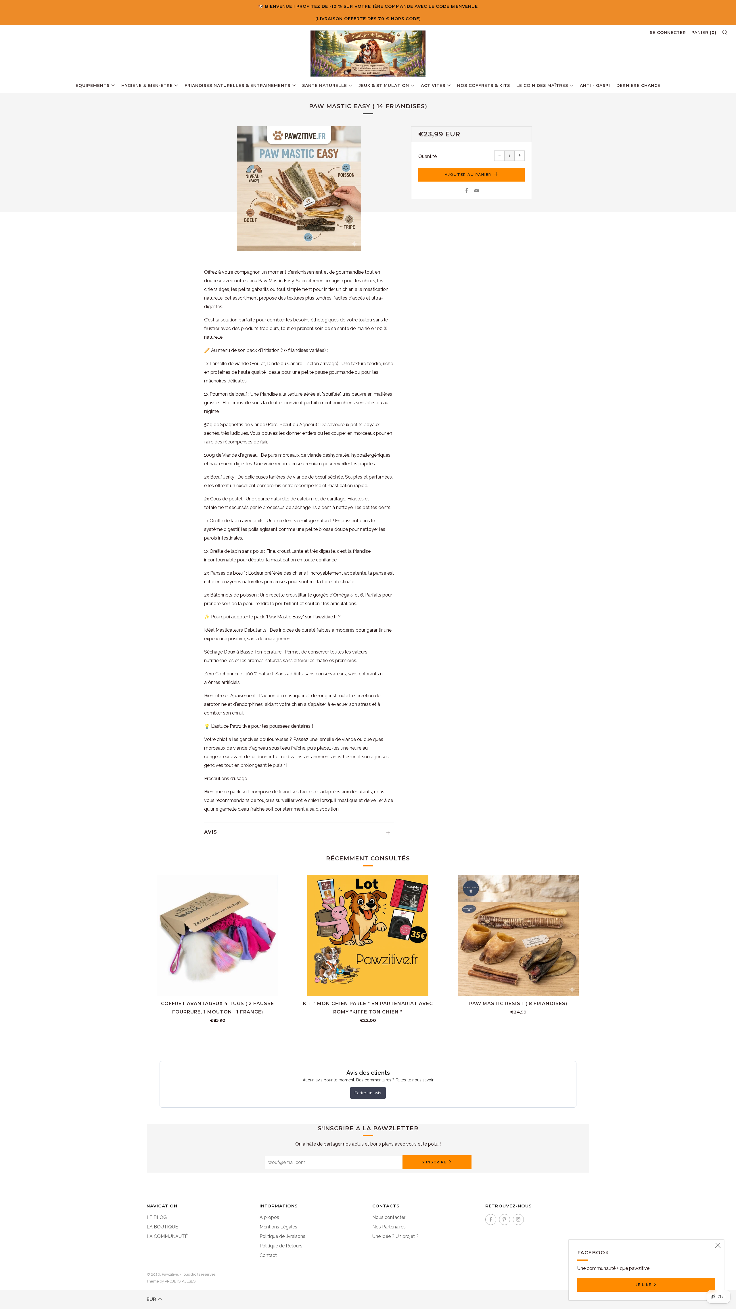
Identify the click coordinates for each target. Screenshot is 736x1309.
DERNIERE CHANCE (638, 85)
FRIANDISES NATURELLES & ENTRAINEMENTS (237, 85)
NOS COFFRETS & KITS (483, 85)
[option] (299, 188)
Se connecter (668, 32)
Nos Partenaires (389, 1227)
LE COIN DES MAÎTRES (542, 85)
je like (643, 1285)
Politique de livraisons (282, 1236)
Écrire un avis (367, 1093)
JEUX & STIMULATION (384, 85)
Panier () (703, 32)
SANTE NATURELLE (324, 85)
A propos (269, 1217)
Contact (268, 1255)
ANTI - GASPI (595, 85)
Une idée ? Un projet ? (395, 1236)
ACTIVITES (433, 85)
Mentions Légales (278, 1227)
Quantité (427, 156)
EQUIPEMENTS (93, 85)
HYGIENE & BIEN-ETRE (147, 85)
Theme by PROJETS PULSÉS (171, 1281)
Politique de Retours (281, 1246)
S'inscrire (434, 1162)
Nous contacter (388, 1217)
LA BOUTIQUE (162, 1227)
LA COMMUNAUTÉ (167, 1236)
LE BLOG (157, 1217)
